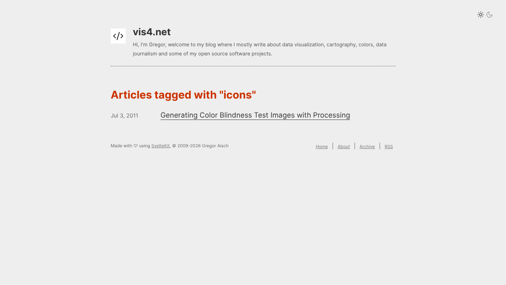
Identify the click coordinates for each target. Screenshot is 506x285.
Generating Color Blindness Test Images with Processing (255, 115)
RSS (389, 146)
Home (322, 146)
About (344, 146)
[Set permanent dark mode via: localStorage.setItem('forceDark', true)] (485, 15)
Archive (367, 146)
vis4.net (152, 32)
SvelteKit (160, 145)
